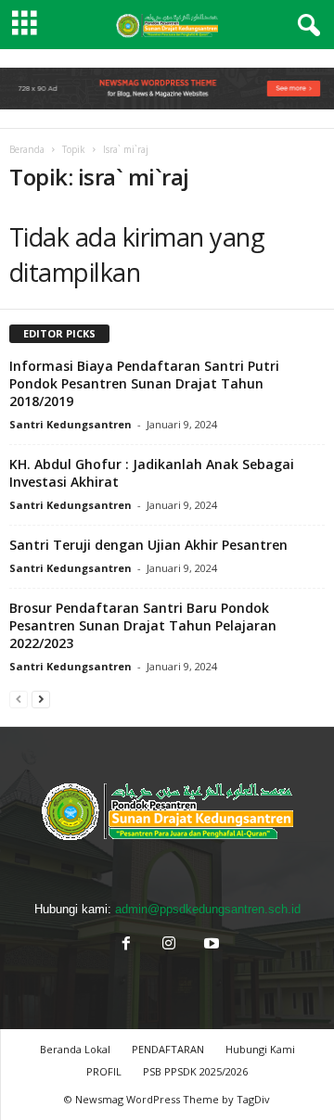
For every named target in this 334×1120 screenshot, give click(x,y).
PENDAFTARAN (168, 1049)
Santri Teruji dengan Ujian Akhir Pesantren (148, 545)
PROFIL (104, 1071)
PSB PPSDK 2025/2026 (195, 1071)
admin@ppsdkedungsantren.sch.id (208, 909)
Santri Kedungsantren (70, 424)
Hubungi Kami (260, 1049)
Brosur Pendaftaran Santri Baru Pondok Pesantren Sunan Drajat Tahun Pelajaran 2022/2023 (142, 625)
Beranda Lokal (75, 1049)
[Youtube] (209, 945)
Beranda (27, 149)
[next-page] (41, 698)
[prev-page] (18, 698)
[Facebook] (126, 945)
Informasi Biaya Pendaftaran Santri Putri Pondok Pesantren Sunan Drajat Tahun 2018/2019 (144, 383)
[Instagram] (169, 945)
